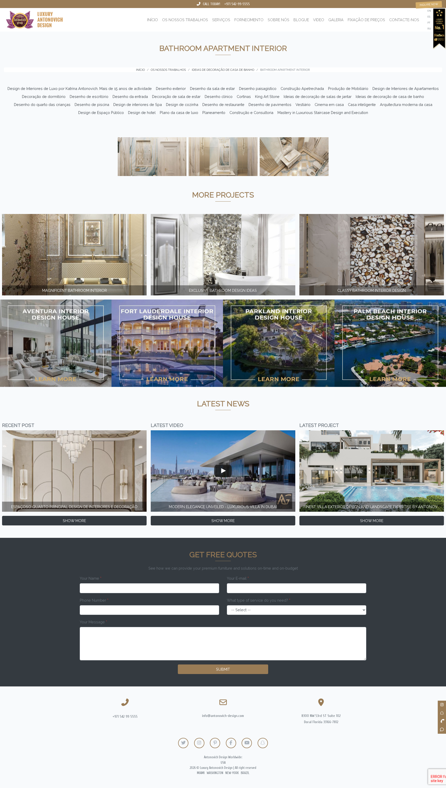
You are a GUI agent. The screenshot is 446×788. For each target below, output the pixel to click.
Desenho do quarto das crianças (42, 104)
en (429, 10)
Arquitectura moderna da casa (406, 104)
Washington (215, 773)
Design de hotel (142, 112)
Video (318, 20)
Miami (201, 773)
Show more (74, 520)
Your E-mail (238, 578)
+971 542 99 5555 (125, 716)
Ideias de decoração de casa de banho (390, 96)
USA (223, 762)
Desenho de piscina (92, 104)
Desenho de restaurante (223, 104)
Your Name (90, 578)
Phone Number (94, 600)
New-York (232, 773)
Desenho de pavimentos (270, 104)
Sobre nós (278, 20)
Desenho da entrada (130, 96)
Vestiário (303, 104)
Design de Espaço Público (101, 112)
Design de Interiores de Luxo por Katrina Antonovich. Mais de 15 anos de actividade (79, 88)
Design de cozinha (182, 104)
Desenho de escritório (89, 96)
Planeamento (213, 112)
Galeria (336, 20)
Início (152, 20)
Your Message (93, 622)
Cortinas (244, 96)
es (428, 16)
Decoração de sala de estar (176, 96)
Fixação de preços (366, 20)
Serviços (221, 20)
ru (429, 28)
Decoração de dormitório (44, 96)
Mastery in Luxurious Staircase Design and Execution (322, 112)
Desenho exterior (171, 88)
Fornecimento (249, 20)
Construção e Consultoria (251, 112)
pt (428, 22)
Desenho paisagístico (257, 88)
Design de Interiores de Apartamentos (405, 88)
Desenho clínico (219, 96)
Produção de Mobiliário (348, 88)
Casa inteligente (362, 104)
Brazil (245, 773)
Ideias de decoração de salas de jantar (318, 96)
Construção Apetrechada (302, 88)
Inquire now (428, 5)
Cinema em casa (329, 104)
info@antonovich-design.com (223, 716)
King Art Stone (267, 96)
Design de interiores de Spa (137, 104)
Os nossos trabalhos (185, 20)
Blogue (301, 20)
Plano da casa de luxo (179, 112)
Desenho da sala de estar (212, 88)
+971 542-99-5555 (237, 4)
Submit (223, 669)
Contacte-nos (404, 20)
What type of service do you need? (258, 600)
